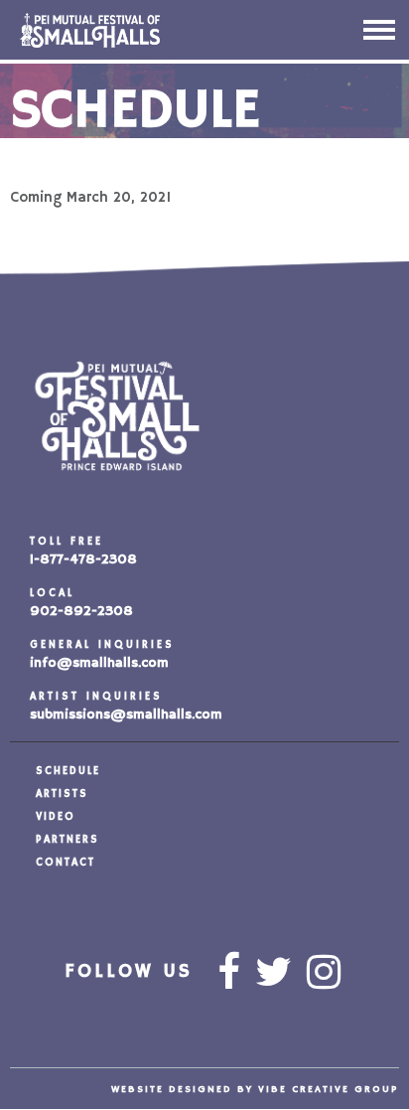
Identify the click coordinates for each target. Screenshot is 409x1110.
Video (55, 817)
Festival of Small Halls (139, 30)
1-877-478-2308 (83, 559)
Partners (67, 840)
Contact (65, 863)
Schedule (68, 771)
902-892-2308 (81, 611)
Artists (62, 794)
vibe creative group (328, 1089)
